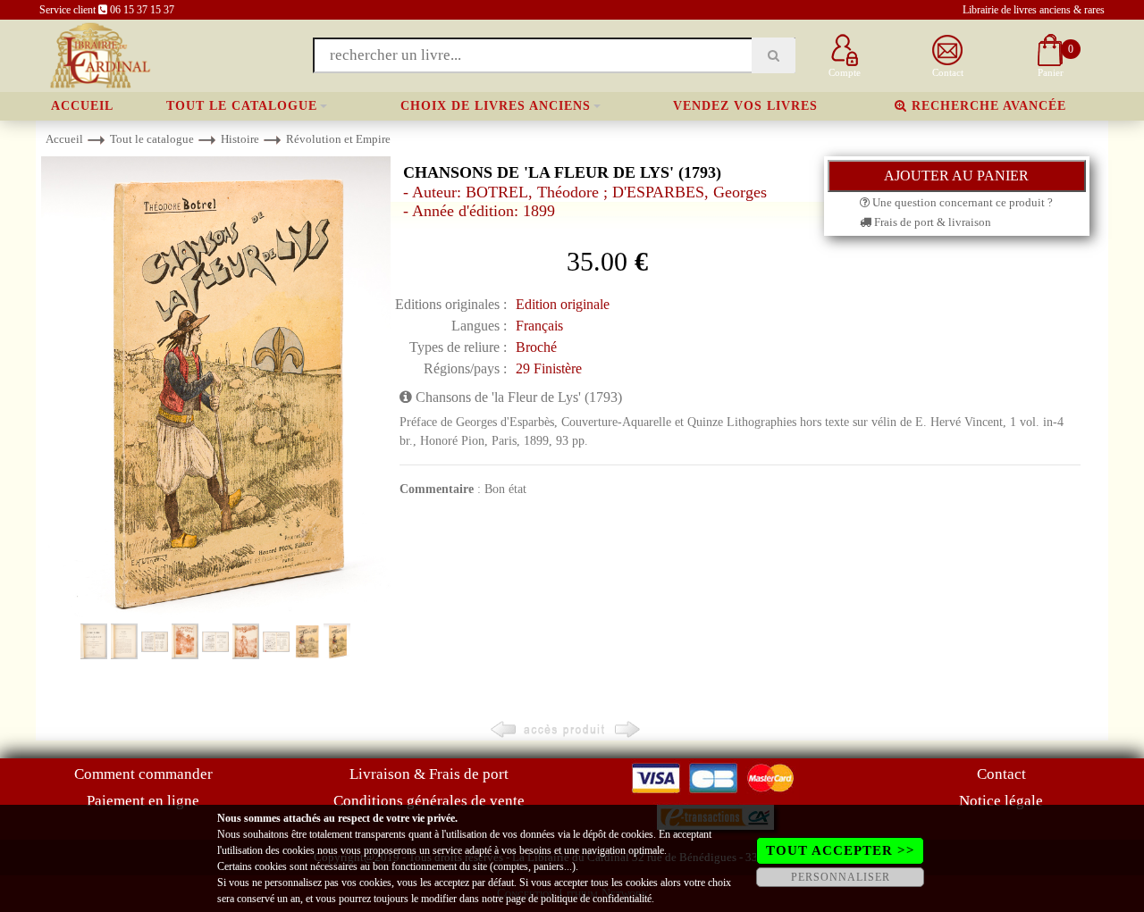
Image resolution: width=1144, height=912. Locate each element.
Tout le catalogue (241, 106)
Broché (536, 347)
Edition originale (563, 304)
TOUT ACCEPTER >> (840, 850)
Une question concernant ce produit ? (961, 202)
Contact (1001, 774)
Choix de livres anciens (495, 106)
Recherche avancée (986, 106)
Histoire (240, 139)
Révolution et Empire (338, 139)
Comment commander (143, 774)
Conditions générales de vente (429, 800)
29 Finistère (549, 368)
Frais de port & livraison (931, 222)
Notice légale (1001, 800)
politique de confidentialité (596, 898)
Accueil (82, 106)
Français (539, 325)
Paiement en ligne (143, 800)
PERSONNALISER (840, 877)
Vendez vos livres (745, 106)
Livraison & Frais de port (429, 774)
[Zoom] (216, 388)
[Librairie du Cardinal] (99, 54)
